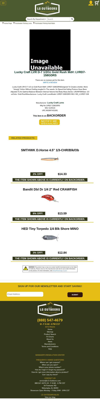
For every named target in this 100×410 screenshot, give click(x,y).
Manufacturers (50, 344)
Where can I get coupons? (50, 362)
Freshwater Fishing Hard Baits (45, 23)
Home (50, 329)
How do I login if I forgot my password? (50, 370)
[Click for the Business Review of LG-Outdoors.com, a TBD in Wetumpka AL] (3, 402)
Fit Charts (50, 337)
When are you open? (50, 365)
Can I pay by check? (50, 375)
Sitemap (50, 332)
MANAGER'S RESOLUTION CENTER (50, 355)
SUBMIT (75, 295)
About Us (50, 339)
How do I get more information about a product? (50, 372)
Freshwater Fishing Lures (23, 23)
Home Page (8, 23)
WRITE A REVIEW (50, 82)
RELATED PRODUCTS (23, 138)
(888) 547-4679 (50, 320)
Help (50, 349)
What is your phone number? (50, 367)
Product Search (50, 334)
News (50, 342)
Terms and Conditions (50, 346)
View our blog (50, 397)
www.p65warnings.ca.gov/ (59, 270)
